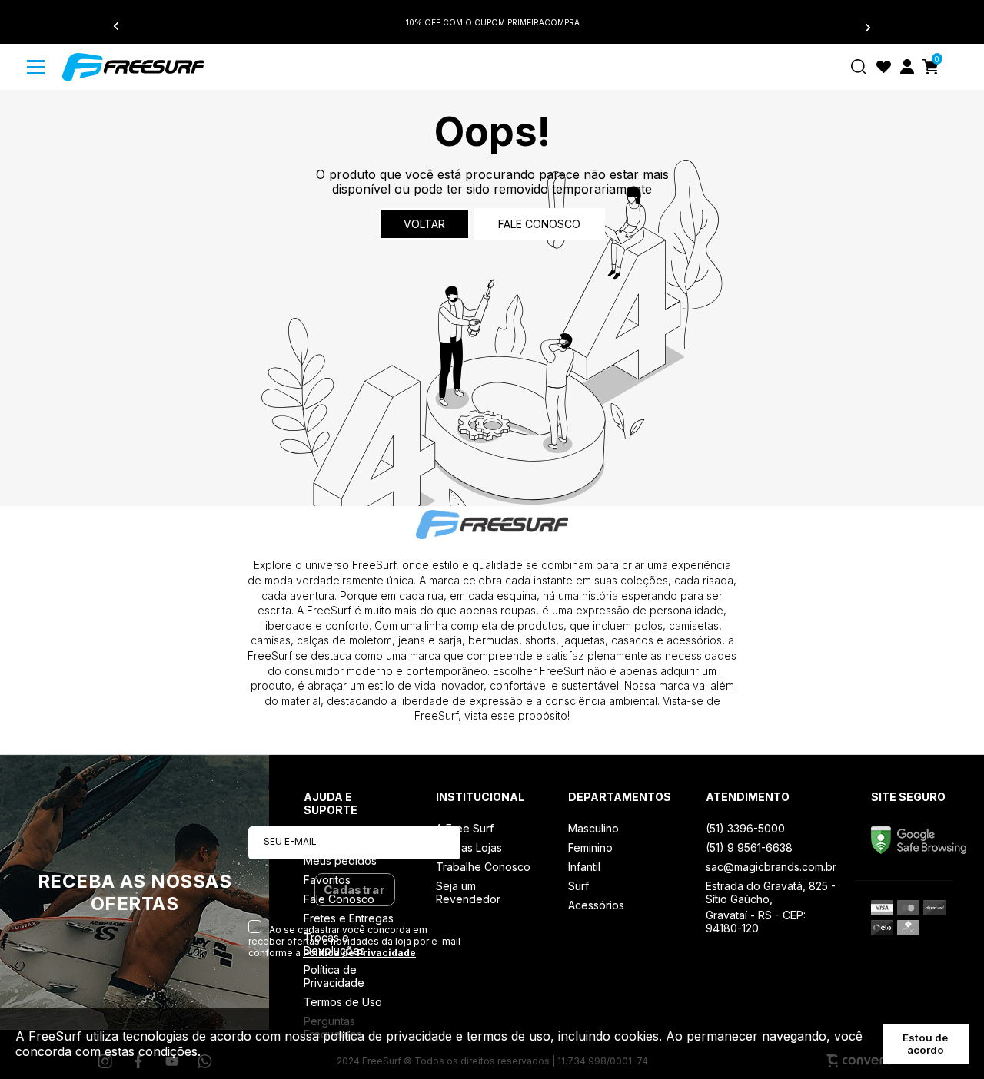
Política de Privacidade (359, 952)
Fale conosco (539, 223)
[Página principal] (133, 67)
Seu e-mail (290, 841)
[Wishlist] (884, 66)
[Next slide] (859, 27)
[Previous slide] (125, 27)
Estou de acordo (925, 1043)
